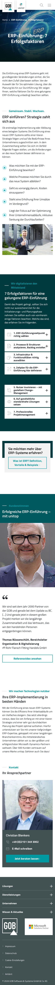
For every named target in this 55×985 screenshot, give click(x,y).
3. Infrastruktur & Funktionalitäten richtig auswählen (26, 357)
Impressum (9, 946)
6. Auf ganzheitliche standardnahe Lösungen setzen (27, 401)
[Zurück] (49, 565)
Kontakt (8, 967)
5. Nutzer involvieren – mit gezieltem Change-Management (28, 390)
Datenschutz (10, 953)
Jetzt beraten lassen (27, 859)
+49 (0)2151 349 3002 (25, 842)
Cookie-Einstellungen (14, 960)
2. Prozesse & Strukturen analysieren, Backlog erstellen (29, 346)
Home (5, 19)
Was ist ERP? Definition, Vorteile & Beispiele (27, 463)
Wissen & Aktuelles (12, 912)
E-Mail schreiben (21, 849)
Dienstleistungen (11, 894)
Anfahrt (8, 974)
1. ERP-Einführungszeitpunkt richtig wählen (29, 334)
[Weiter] (49, 578)
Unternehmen (9, 903)
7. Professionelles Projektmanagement (24, 413)
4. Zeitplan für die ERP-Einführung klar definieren (28, 369)
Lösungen (7, 886)
